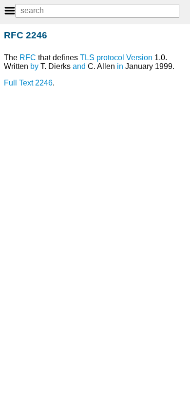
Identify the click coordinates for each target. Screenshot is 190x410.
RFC (27, 57)
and (79, 66)
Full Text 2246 (28, 83)
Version (139, 57)
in (120, 66)
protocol (110, 57)
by (34, 66)
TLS (87, 57)
